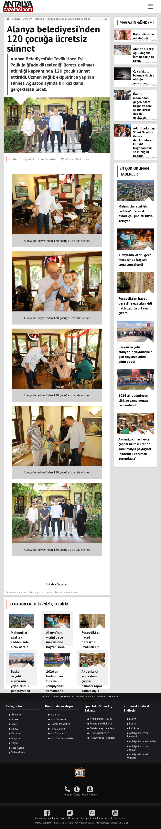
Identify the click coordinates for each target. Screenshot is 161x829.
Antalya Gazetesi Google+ (137, 747)
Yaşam (14, 743)
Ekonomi (16, 733)
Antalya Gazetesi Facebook (137, 734)
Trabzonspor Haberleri (102, 737)
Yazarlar (55, 714)
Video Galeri (18, 752)
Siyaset (15, 719)
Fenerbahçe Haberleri (101, 723)
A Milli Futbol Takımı (101, 719)
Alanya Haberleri (18, 592)
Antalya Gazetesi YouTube (137, 756)
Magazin (16, 738)
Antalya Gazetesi (57, 584)
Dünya (14, 728)
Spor (13, 724)
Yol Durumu (57, 733)
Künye (132, 719)
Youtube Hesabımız (115, 818)
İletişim (133, 723)
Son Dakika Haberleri (62, 738)
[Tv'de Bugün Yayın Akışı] (80, 772)
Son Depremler (59, 719)
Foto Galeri (17, 747)
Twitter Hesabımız (70, 818)
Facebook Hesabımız (46, 818)
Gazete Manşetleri (60, 724)
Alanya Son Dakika (42, 592)
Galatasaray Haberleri (102, 728)
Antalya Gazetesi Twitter (142, 741)
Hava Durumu (58, 728)
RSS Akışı (134, 728)
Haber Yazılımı (90, 794)
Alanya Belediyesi (67, 592)
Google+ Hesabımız (92, 818)
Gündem (16, 714)
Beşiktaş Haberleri (99, 733)
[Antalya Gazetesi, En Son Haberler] (20, 6)
